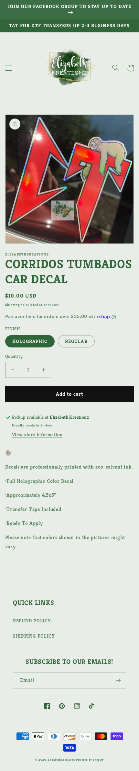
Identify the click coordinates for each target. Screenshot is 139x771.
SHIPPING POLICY (34, 636)
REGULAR (76, 341)
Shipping (12, 305)
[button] (8, 68)
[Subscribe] (118, 680)
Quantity (14, 356)
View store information (37, 434)
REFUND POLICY (32, 621)
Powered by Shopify (90, 760)
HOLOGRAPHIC (30, 341)
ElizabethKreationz (62, 760)
